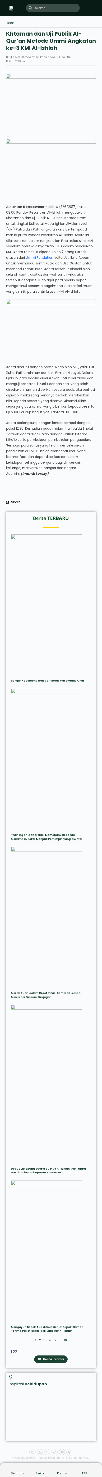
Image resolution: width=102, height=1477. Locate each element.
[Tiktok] (54, 1452)
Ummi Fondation (39, 257)
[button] (95, 8)
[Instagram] (32, 1452)
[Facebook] (40, 1452)
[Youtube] (62, 1452)
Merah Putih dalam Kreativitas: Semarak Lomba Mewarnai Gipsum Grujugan (45, 995)
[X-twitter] (47, 1452)
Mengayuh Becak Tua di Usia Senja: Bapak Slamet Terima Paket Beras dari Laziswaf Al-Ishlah (47, 1329)
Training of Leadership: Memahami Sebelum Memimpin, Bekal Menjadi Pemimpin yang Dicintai (46, 837)
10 (65, 1340)
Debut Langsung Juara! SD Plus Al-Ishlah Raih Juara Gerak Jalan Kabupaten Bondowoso (48, 1171)
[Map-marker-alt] (69, 1452)
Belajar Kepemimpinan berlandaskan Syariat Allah (47, 680)
